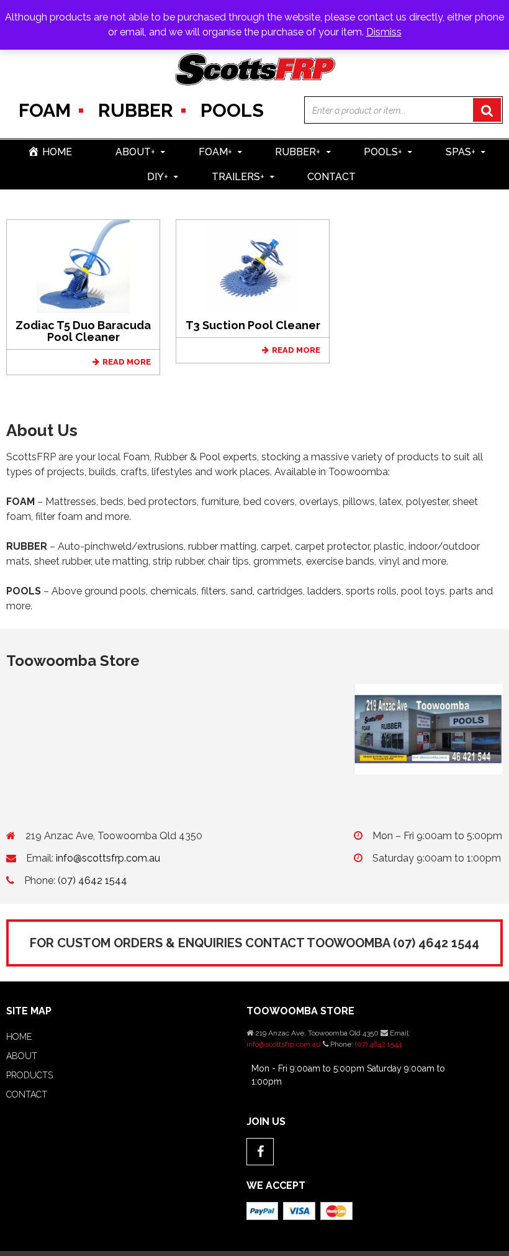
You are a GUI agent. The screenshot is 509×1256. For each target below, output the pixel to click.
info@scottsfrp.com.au (108, 858)
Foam (45, 110)
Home (19, 1037)
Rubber (135, 110)
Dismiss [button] (384, 32)
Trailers (238, 177)
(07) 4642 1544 (92, 880)
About (135, 152)
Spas (460, 152)
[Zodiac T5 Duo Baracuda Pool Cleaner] (83, 265)
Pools (232, 110)
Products (29, 1075)
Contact (331, 177)
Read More (126, 361)
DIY (157, 177)
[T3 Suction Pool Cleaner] (252, 265)
